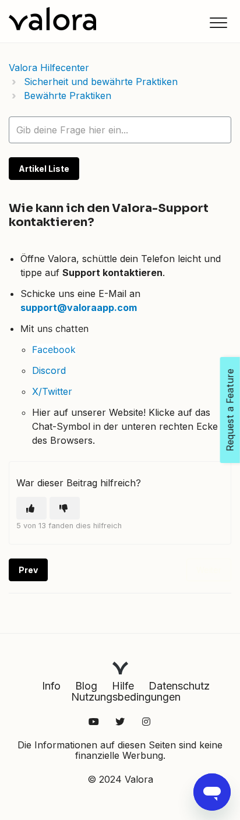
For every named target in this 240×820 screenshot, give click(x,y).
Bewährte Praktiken (67, 95)
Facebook (54, 349)
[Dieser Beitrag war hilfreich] (31, 508)
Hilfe (123, 686)
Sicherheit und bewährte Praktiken (101, 81)
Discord (49, 370)
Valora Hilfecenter (49, 67)
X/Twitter (52, 391)
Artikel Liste (44, 169)
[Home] (52, 18)
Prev (28, 570)
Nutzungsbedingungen (126, 697)
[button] (218, 22)
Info (51, 686)
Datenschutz (179, 686)
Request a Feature (230, 410)
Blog (86, 686)
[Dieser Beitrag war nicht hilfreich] (65, 508)
